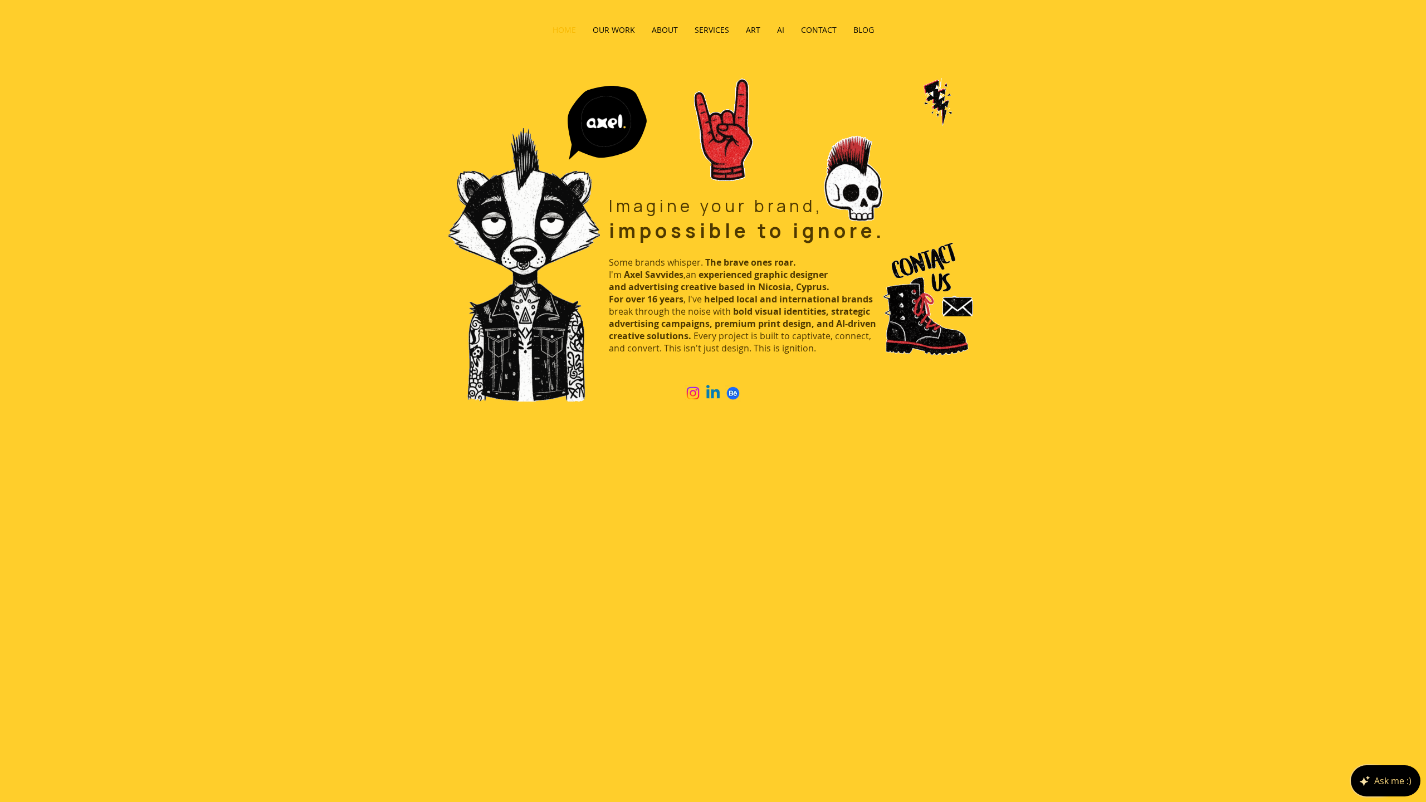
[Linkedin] (713, 393)
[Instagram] (693, 393)
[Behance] (733, 393)
